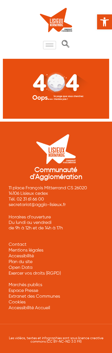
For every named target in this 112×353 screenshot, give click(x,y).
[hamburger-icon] (49, 45)
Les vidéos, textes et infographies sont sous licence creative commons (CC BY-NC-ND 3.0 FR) (56, 340)
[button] (104, 21)
